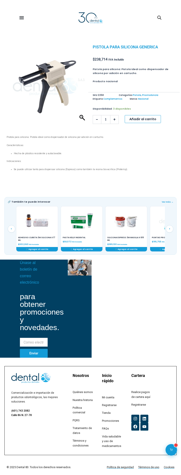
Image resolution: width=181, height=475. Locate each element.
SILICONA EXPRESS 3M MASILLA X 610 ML (81, 238)
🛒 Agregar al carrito (37, 249)
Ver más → (167, 202)
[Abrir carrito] (171, 450)
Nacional (143, 98)
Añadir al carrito (142, 119)
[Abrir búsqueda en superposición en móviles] (159, 18)
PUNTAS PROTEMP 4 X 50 (120, 237)
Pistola (137, 95)
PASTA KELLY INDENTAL (29, 237)
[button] (21, 17)
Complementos (112, 98)
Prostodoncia (150, 95)
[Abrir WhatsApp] (170, 464)
